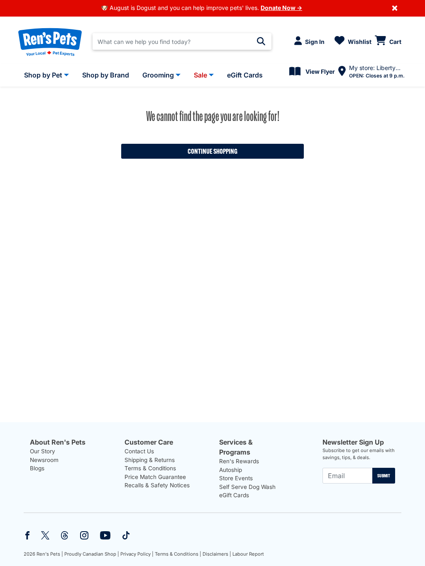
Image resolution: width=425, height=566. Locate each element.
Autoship (230, 470)
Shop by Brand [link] (105, 75)
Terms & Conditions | (178, 554)
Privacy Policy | (137, 554)
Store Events (236, 478)
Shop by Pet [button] (43, 75)
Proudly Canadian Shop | (91, 554)
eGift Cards (234, 495)
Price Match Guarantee (155, 477)
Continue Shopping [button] (212, 151)
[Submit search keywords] (261, 41)
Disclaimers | (217, 554)
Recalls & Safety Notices (157, 485)
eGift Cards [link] (245, 75)
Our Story (42, 451)
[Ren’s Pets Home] (50, 41)
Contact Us (139, 451)
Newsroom (44, 460)
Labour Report (248, 554)
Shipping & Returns (150, 460)
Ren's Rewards (239, 461)
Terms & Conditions (150, 468)
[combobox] (182, 41)
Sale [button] (200, 75)
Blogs (37, 468)
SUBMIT (383, 476)
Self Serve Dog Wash (247, 487)
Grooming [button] (158, 75)
